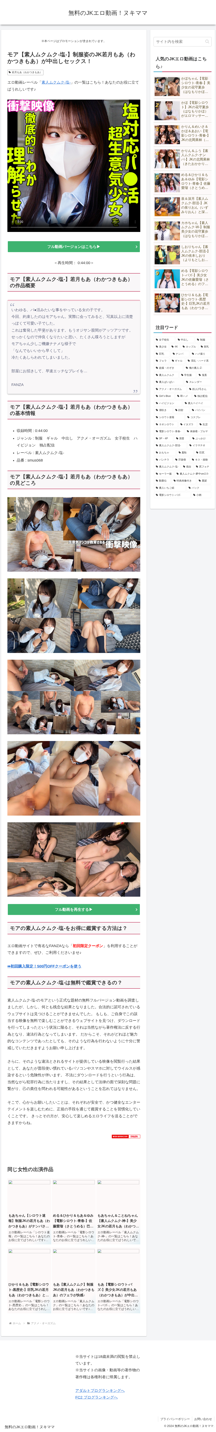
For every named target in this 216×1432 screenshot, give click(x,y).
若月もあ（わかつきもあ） (27, 72)
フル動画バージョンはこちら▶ (75, 247)
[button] (207, 41)
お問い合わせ (203, 1419)
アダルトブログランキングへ (100, 1391)
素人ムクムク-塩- (56, 82)
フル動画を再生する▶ (74, 909)
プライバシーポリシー (175, 1419)
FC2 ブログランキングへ (96, 1397)
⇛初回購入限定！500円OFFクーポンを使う (44, 966)
